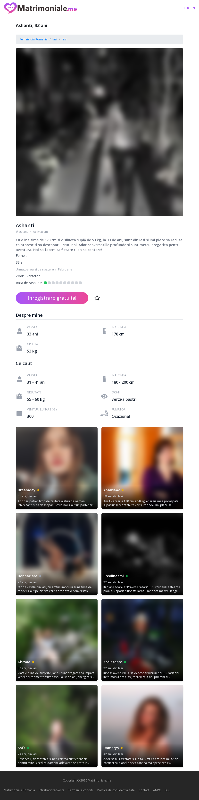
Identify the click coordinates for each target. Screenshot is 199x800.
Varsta (32, 327)
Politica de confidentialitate (116, 790)
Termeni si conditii (80, 790)
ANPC (157, 790)
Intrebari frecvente (51, 790)
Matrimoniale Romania (19, 790)
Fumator (118, 409)
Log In (189, 8)
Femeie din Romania (34, 39)
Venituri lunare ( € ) (42, 409)
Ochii (116, 392)
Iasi (54, 39)
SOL (167, 790)
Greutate (34, 344)
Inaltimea (119, 327)
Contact (144, 790)
